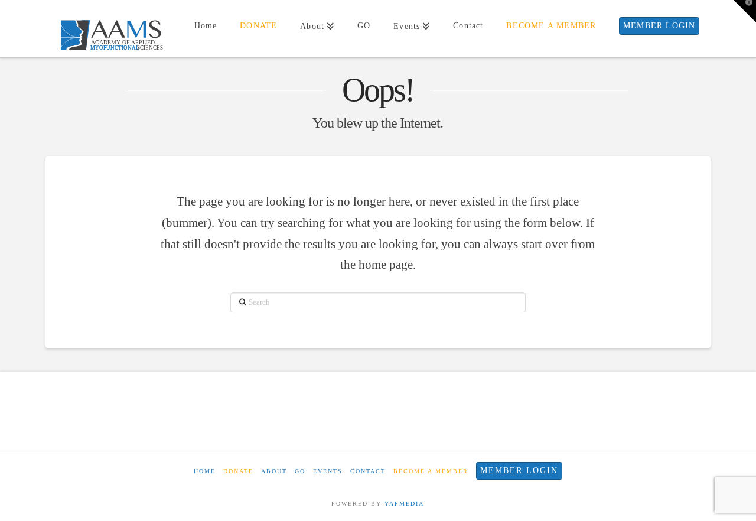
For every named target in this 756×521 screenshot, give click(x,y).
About (274, 471)
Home (205, 471)
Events (328, 471)
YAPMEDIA (404, 503)
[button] (745, 11)
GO (300, 471)
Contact (368, 471)
